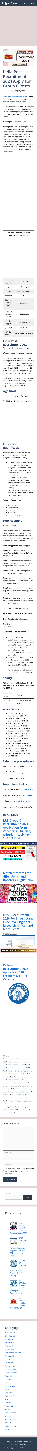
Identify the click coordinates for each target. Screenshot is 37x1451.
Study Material (11, 1419)
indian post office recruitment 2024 (16, 1089)
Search (7, 1194)
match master (10, 1386)
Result (7, 1409)
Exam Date (9, 1376)
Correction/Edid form (13, 1353)
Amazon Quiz (10, 1346)
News (7, 1389)
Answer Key (9, 1349)
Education (9, 1363)
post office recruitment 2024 (14, 1092)
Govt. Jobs (9, 1379)
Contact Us (18, 1441)
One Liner (8, 1393)
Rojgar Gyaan (10, 3)
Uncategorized (10, 1426)
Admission (9, 1339)
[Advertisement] (18, 26)
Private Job (9, 1406)
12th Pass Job (10, 1336)
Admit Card (9, 1343)
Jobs (7, 1056)
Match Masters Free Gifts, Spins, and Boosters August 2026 (18, 876)
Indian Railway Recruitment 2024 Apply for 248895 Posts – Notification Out (17, 1101)
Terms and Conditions (18, 1444)
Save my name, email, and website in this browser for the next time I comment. (19, 1171)
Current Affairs (10, 1356)
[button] (24, 3)
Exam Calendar (11, 1373)
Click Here (28, 789)
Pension (8, 1403)
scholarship (9, 1416)
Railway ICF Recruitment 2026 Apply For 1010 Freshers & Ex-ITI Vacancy (15, 972)
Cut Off (7, 1359)
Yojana (7, 1429)
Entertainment (10, 1369)
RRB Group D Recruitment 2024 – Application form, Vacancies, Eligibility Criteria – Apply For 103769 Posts (17, 829)
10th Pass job (10, 1333)
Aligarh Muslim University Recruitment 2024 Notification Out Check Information (16, 1110)
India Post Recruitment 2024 (15, 96)
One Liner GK (10, 1396)
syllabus (8, 1423)
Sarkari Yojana (10, 1413)
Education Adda (11, 1366)
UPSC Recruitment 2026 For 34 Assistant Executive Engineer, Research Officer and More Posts (18, 922)
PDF (6, 1399)
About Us (9, 1441)
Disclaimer (27, 1441)
